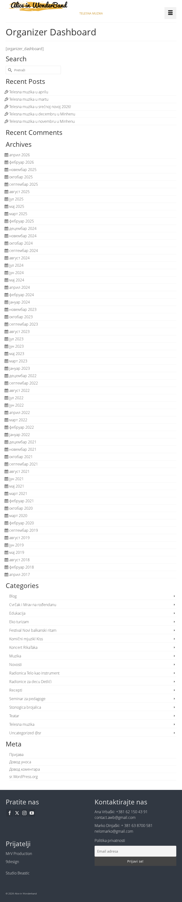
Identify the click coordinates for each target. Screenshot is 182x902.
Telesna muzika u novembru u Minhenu (42, 121)
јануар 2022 (19, 434)
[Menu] (170, 13)
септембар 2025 (23, 184)
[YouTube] (31, 813)
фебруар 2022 (21, 427)
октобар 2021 (21, 456)
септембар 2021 (23, 464)
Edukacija (17, 613)
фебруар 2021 (21, 500)
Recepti (15, 690)
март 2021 (18, 493)
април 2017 (19, 574)
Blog (13, 596)
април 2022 (19, 412)
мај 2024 (16, 280)
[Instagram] (24, 813)
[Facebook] (9, 813)
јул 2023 (16, 339)
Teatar (14, 715)
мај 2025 (16, 206)
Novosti (15, 664)
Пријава (16, 754)
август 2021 (19, 471)
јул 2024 (16, 265)
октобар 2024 (21, 243)
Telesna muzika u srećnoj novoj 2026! (40, 106)
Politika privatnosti (110, 840)
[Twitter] (17, 813)
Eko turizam (19, 621)
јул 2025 (16, 199)
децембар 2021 (22, 442)
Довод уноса (20, 761)
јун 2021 (16, 478)
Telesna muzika (21, 724)
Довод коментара (24, 769)
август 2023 (19, 331)
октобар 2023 (21, 316)
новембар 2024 (22, 235)
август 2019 (19, 537)
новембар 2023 (22, 309)
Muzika (15, 656)
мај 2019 (16, 552)
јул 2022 (16, 397)
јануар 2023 (19, 368)
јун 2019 (16, 545)
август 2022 (19, 390)
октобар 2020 (21, 508)
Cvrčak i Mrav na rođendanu (32, 604)
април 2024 (19, 287)
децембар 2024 (22, 228)
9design (12, 861)
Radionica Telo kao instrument (34, 673)
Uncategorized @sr (25, 733)
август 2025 (19, 191)
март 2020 (18, 515)
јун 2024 (16, 272)
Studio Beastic (18, 873)
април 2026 (19, 154)
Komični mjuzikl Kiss (26, 638)
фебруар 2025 (21, 221)
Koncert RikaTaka (23, 647)
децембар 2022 (22, 375)
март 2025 (18, 213)
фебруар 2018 (21, 567)
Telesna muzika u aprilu (28, 92)
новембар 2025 (22, 169)
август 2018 (19, 559)
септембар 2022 (23, 383)
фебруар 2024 (21, 294)
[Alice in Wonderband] (91, 5)
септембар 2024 (23, 250)
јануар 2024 (19, 302)
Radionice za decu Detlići (30, 681)
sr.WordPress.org (23, 776)
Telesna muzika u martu (28, 99)
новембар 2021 (22, 449)
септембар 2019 (23, 530)
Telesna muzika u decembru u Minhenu (42, 114)
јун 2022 (16, 405)
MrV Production (19, 853)
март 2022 (18, 420)
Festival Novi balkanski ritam (32, 630)
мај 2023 (16, 353)
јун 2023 (16, 346)
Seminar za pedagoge (27, 698)
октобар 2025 (21, 177)
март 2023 (18, 361)
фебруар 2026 (21, 162)
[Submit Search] (9, 70)
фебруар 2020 (21, 523)
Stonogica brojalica (25, 707)
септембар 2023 (23, 324)
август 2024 (19, 258)
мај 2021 (16, 486)
